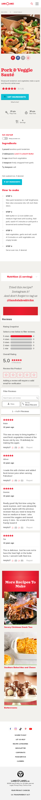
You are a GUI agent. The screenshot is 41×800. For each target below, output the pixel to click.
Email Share (23, 58)
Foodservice (20, 757)
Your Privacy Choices (20, 790)
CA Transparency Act (20, 795)
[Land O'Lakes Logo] (8, 3)
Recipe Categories (20, 744)
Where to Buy (20, 735)
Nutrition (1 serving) (19, 277)
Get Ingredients (16, 97)
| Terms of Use (27, 785)
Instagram (15, 729)
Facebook (18, 58)
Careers (20, 761)
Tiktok (20, 729)
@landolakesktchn (20, 300)
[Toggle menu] (37, 4)
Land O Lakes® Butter (24, 154)
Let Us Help (20, 739)
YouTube (30, 729)
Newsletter (20, 748)
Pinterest (13, 58)
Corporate (20, 752)
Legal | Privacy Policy (16, 785)
